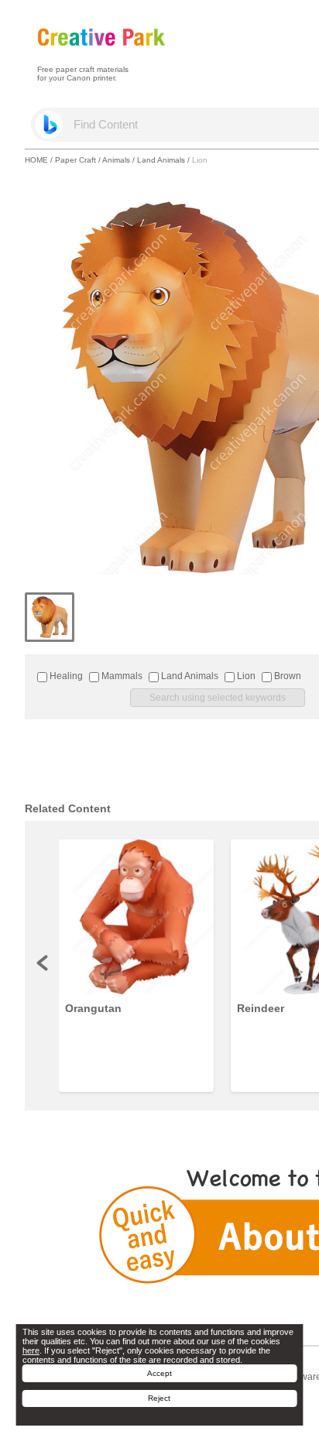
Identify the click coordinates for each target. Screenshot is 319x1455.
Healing (65, 676)
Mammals (120, 676)
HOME (36, 160)
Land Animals (161, 160)
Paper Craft (75, 160)
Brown (286, 676)
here (30, 1350)
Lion (245, 676)
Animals (116, 160)
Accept (159, 1373)
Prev (43, 962)
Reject (159, 1398)
